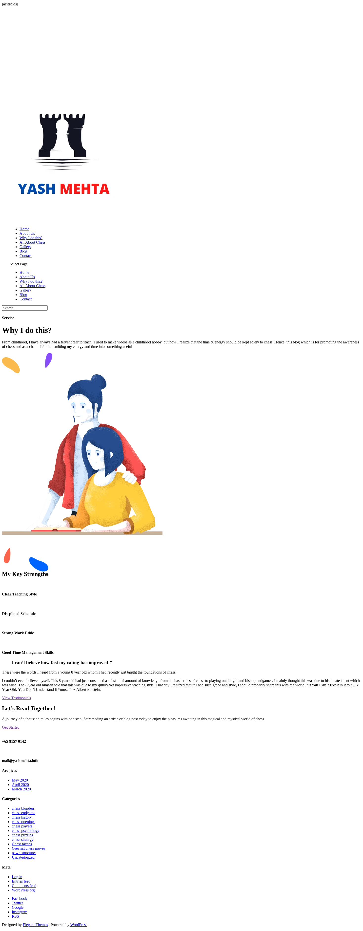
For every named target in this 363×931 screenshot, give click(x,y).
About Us (27, 233)
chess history (22, 817)
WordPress (78, 925)
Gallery (25, 247)
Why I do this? (31, 238)
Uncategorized (23, 857)
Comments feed (24, 886)
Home (24, 229)
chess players (22, 826)
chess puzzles (22, 835)
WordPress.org (23, 890)
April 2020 (20, 785)
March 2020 (21, 789)
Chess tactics (22, 844)
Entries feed (21, 881)
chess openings (23, 822)
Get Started (11, 727)
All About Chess (32, 242)
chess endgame (23, 813)
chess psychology (25, 830)
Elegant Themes (35, 925)
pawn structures (24, 853)
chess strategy (22, 839)
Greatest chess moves (28, 848)
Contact (26, 256)
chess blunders (23, 808)
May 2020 (20, 780)
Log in (17, 877)
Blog (23, 251)
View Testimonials (16, 698)
